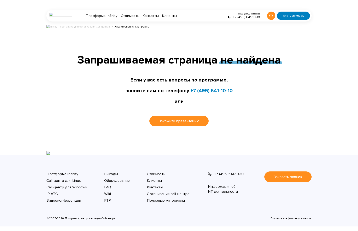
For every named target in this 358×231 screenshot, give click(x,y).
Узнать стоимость (293, 15)
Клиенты (169, 15)
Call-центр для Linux (63, 180)
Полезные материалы (166, 200)
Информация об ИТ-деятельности (223, 189)
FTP (107, 200)
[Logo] (60, 16)
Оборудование (117, 180)
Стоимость (130, 15)
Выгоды (111, 174)
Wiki (107, 194)
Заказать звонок (288, 177)
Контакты (151, 15)
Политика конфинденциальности (291, 218)
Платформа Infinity (101, 15)
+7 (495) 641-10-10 (211, 91)
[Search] (271, 16)
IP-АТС (52, 194)
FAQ (107, 187)
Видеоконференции (63, 200)
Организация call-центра (168, 194)
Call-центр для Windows (66, 187)
